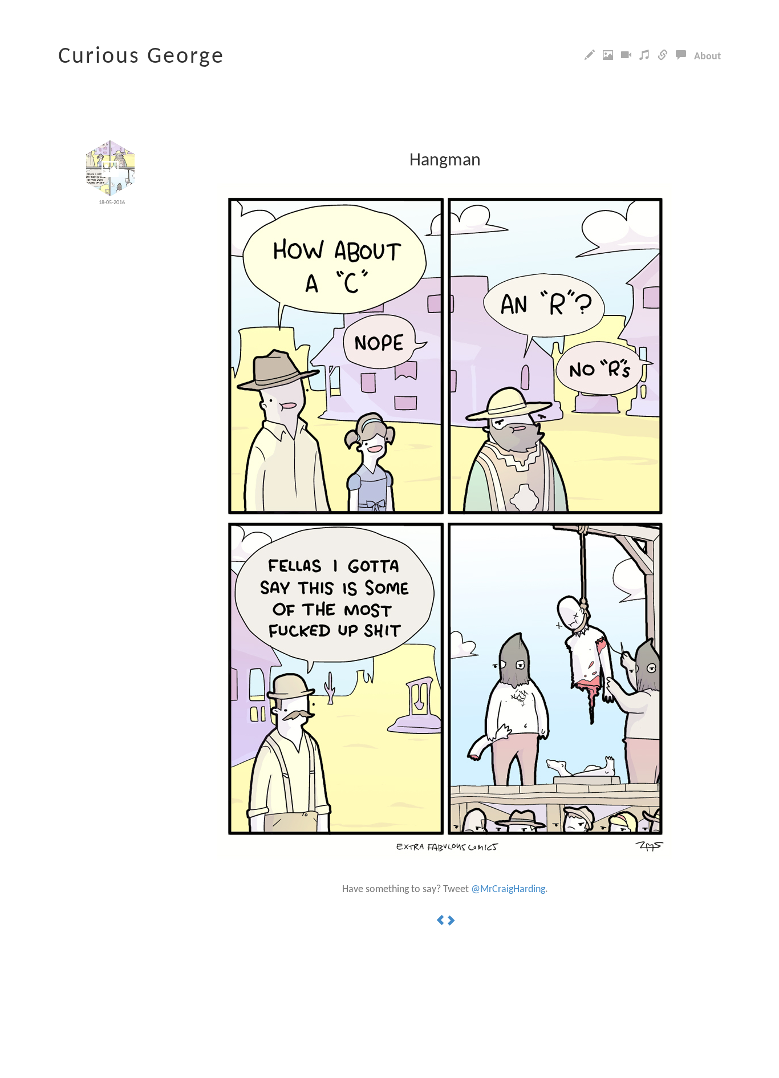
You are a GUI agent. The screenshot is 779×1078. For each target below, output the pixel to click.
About (707, 56)
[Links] (663, 56)
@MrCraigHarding (508, 889)
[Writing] (590, 56)
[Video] (626, 56)
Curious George (141, 57)
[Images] (608, 56)
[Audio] (644, 56)
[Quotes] (681, 56)
